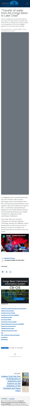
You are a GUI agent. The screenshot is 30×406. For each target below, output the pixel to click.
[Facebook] (2, 271)
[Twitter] (6, 271)
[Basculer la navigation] (27, 3)
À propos (9, 299)
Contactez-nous (19, 299)
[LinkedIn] (10, 271)
